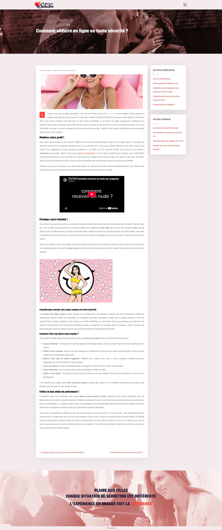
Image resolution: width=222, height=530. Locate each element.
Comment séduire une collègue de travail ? (168, 141)
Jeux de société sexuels (161, 79)
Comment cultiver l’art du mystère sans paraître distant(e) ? (63, 452)
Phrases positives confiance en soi (165, 83)
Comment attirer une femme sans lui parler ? (126, 452)
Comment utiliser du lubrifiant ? (164, 105)
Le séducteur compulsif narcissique (166, 128)
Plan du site (111, 528)
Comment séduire (46, 70)
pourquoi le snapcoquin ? (86, 153)
